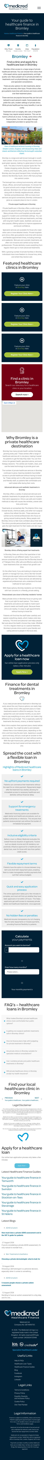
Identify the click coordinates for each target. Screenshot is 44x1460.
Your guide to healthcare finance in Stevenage (21, 1204)
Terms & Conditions (21, 1390)
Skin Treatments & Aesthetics (17, 1254)
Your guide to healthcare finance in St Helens (21, 1212)
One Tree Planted (20, 1405)
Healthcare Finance (16, 33)
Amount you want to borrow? (17, 945)
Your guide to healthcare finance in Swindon (21, 1187)
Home (6, 33)
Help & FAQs (19, 1361)
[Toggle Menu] (39, 8)
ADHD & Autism (12, 1228)
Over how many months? (16, 967)
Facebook (18, 1373)
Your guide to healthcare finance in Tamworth (21, 1179)
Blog (16, 1370)
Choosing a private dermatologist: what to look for (21, 1259)
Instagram (18, 1376)
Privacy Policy (19, 1393)
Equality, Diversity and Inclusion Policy (22, 1397)
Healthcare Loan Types (23, 1364)
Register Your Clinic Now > (22, 293)
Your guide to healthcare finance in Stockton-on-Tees (21, 1195)
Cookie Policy (19, 1402)
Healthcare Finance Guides (24, 1367)
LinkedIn (17, 1380)
